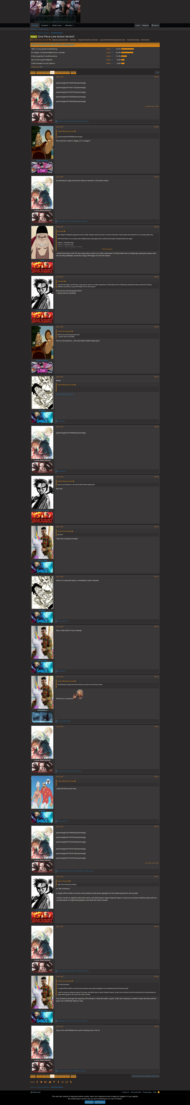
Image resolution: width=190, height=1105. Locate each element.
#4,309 (156, 477)
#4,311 (156, 577)
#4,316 (156, 827)
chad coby (73, 40)
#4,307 (156, 377)
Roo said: (60, 231)
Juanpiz (42, 810)
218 (60, 72)
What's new (56, 25)
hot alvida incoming (133, 40)
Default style (36, 1092)
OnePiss (42, 410)
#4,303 (156, 177)
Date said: (61, 281)
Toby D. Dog (42, 560)
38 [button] (109, 49)
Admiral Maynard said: (65, 481)
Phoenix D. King (42, 310)
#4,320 (156, 1026)
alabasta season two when (60, 40)
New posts (33, 29)
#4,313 (156, 677)
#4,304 (156, 227)
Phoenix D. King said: (64, 331)
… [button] (40, 72)
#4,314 (156, 727)
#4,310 (156, 527)
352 (68, 72)
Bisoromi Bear (42, 160)
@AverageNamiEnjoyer (65, 394)
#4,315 (156, 777)
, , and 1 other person (76, 871)
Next (73, 72)
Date (42, 260)
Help (154, 1092)
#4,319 (156, 976)
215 (48, 72)
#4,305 (156, 277)
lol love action (145, 40)
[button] (50, 25)
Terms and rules (136, 1092)
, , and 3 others (74, 971)
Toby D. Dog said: (63, 881)
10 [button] (109, 60)
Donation (44, 25)
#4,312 (156, 627)
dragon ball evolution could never (88, 40)
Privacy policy (147, 1092)
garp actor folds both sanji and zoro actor (112, 40)
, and (74, 121)
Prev (33, 72)
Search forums (43, 29)
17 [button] (109, 56)
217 (56, 72)
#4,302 (156, 127)
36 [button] (109, 52)
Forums (35, 25)
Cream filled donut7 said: (66, 131)
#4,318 (156, 926)
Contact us (125, 1092)
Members (68, 25)
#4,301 (156, 77)
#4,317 (156, 876)
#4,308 (156, 427)
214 (44, 72)
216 (52, 72)
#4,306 (156, 327)
